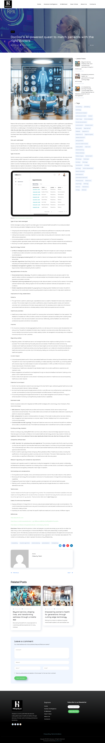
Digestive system (89, 134)
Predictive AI (88, 180)
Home (39, 4)
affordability (87, 106)
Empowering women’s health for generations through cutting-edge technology (57, 614)
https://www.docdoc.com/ (17, 517)
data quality (79, 128)
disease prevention (80, 137)
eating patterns (79, 140)
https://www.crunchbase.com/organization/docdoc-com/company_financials (30, 524)
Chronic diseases (88, 119)
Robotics (78, 186)
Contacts (93, 4)
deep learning (87, 128)
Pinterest (67, 545)
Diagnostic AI (85, 131)
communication (79, 125)
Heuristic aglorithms (24, 543)
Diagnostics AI (79, 134)
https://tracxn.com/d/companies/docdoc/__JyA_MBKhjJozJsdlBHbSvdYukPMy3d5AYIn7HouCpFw (34, 521)
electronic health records (82, 143)
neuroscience (79, 165)
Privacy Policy (47, 734)
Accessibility (15, 543)
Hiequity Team (15, 45)
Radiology (86, 183)
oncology (87, 165)
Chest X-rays (79, 119)
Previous (16, 572)
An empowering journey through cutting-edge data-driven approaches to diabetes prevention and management (84, 91)
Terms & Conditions (56, 734)
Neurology (84, 162)
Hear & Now (74, 4)
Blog (12, 31)
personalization (45, 543)
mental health (89, 156)
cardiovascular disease (81, 112)
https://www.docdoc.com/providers (24, 218)
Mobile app (86, 159)
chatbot (90, 116)
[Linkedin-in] (18, 724)
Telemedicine (85, 186)
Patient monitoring (80, 171)
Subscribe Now (73, 711)
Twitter (60, 545)
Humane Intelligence (50, 4)
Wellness (84, 189)
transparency (55, 543)
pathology (78, 168)
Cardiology (78, 109)
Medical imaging (79, 156)
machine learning (36, 543)
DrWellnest (64, 4)
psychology (78, 183)
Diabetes (78, 131)
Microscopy (78, 159)
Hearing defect (79, 146)
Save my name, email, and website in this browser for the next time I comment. (36, 673)
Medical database (80, 152)
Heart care (87, 146)
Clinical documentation (81, 122)
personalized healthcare (81, 177)
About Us (84, 4)
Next (69, 572)
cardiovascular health (81, 116)
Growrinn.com (59, 740)
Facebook (64, 545)
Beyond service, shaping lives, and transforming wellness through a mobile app (24, 616)
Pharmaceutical (79, 180)
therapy (78, 189)
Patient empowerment (88, 168)
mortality (78, 162)
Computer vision (89, 125)
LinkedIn (71, 545)
